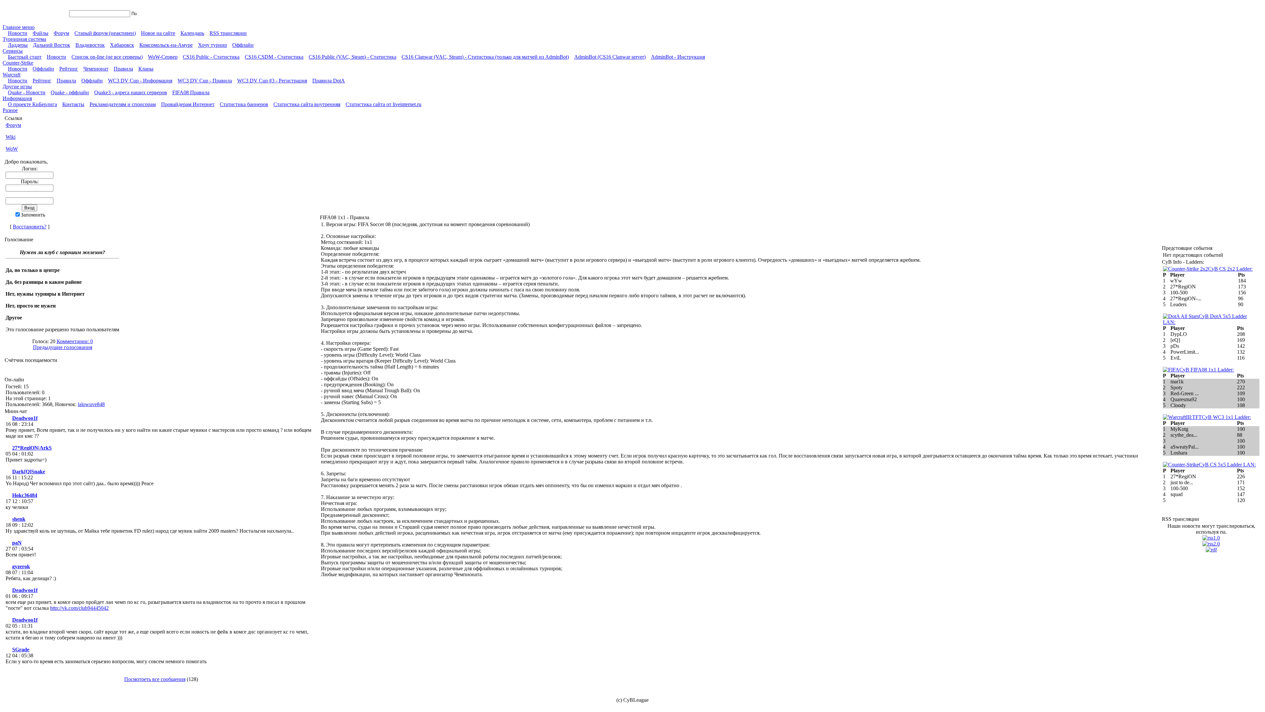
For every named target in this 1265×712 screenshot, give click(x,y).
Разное (10, 110)
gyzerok (21, 566)
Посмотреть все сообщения (154, 679)
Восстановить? (29, 226)
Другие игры (17, 86)
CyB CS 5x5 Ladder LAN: (1227, 464)
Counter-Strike (18, 63)
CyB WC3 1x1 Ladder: (1226, 417)
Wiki (10, 137)
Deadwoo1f (25, 418)
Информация (17, 98)
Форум (13, 125)
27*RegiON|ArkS (32, 448)
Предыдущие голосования (62, 347)
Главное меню (19, 27)
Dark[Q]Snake (28, 471)
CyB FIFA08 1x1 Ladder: (1206, 369)
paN (17, 543)
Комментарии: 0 (75, 341)
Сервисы (13, 51)
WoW (12, 149)
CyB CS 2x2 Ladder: (1230, 269)
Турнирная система (24, 39)
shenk (18, 519)
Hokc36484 (24, 495)
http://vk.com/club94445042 (79, 608)
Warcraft (11, 74)
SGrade (20, 649)
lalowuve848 (91, 404)
